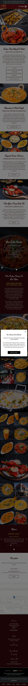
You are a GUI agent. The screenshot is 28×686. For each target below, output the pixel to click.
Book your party (14, 352)
